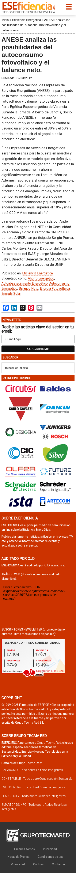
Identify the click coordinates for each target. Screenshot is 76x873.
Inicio (5, 20)
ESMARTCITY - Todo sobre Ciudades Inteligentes (33, 796)
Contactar (58, 864)
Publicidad (50, 849)
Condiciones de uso (51, 856)
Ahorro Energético (41, 278)
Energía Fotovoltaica (55, 288)
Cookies (38, 864)
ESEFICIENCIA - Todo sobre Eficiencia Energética (33, 787)
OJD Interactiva (54, 565)
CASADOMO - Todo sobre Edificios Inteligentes (32, 770)
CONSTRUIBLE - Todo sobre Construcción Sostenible (36, 778)
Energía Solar (11, 294)
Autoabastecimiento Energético (24, 283)
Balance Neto (28, 288)
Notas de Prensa (19, 856)
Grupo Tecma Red (49, 742)
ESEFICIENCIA (28, 7)
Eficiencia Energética (26, 20)
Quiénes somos (24, 849)
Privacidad (18, 864)
